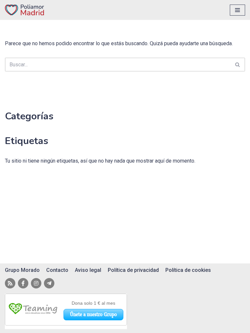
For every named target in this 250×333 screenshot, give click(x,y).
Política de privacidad (133, 270)
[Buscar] (237, 65)
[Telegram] (49, 283)
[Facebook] (23, 283)
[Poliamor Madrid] (24, 10)
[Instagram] (36, 283)
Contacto (57, 270)
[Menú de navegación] (237, 10)
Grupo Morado (22, 270)
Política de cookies (188, 270)
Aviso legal (88, 270)
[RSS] (10, 283)
